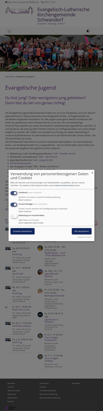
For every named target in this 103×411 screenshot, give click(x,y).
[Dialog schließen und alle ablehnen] (92, 171)
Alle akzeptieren (81, 231)
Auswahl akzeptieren (22, 231)
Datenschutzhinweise (64, 185)
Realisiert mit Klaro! (84, 237)
